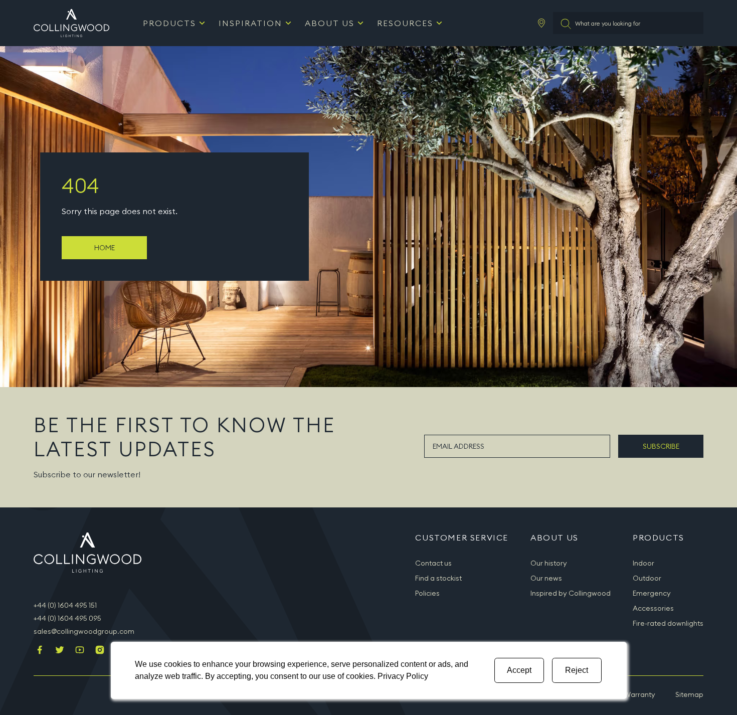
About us (329, 23)
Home (104, 247)
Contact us (433, 563)
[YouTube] (80, 651)
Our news (546, 578)
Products (169, 23)
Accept (519, 670)
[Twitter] (60, 651)
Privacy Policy (403, 676)
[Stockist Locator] (541, 23)
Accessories (653, 608)
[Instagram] (100, 651)
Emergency (652, 593)
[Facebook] (40, 651)
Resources (405, 23)
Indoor (643, 563)
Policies (427, 593)
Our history (548, 563)
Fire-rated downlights (668, 623)
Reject (576, 670)
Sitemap (689, 694)
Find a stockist (438, 578)
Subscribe (661, 446)
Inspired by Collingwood (570, 593)
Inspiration (250, 23)
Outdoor (647, 578)
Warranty (639, 694)
